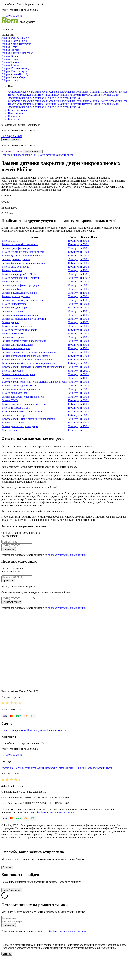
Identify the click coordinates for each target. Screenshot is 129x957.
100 (73, 263)
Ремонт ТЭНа (10, 240)
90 (73, 292)
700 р (84, 248)
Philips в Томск (9, 46)
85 (73, 352)
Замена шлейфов (11, 289)
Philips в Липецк (10, 49)
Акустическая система (67, 97)
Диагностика (9, 430)
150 (73, 240)
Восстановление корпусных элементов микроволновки (34, 366)
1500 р (85, 277)
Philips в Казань (10, 55)
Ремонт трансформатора (16, 407)
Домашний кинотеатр (68, 94)
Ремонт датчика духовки (16, 296)
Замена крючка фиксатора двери (20, 285)
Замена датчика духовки (16, 259)
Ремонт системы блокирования (20, 244)
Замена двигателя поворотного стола (23, 396)
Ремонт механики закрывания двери (23, 251)
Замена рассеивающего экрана (19, 292)
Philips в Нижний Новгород (17, 52)
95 (73, 318)
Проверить (8, 580)
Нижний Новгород (86, 767)
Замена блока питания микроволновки (24, 263)
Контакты (13, 119)
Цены (50, 730)
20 (73, 311)
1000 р (85, 311)
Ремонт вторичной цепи (16, 348)
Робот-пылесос (118, 91)
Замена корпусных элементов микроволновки (28, 359)
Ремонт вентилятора (13, 333)
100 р (84, 292)
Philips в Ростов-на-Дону (15, 37)
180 (73, 344)
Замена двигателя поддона (17, 344)
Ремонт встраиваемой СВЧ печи (20, 277)
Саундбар (38, 97)
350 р (84, 251)
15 (73, 430)
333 (73, 307)
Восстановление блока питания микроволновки (29, 363)
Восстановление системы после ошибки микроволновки (34, 381)
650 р (84, 281)
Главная (5, 154)
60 (73, 259)
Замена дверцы (10, 322)
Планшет (97, 94)
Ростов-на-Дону (10, 767)
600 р (84, 240)
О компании (15, 116)
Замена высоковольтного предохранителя (26, 355)
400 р (84, 255)
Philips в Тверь (9, 59)
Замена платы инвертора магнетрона (23, 300)
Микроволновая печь (47, 91)
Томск (60, 767)
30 (73, 337)
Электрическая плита (20, 97)
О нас (4, 730)
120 (73, 251)
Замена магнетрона (13, 337)
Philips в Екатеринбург (14, 40)
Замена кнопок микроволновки (20, 314)
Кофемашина (67, 91)
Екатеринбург (28, 767)
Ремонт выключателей (15, 392)
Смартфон (14, 91)
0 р (83, 430)
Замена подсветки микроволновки (22, 389)
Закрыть (7, 954)
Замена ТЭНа (10, 400)
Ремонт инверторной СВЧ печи (20, 274)
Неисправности (17, 113)
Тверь (109, 767)
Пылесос (104, 91)
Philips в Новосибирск (14, 77)
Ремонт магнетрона (13, 281)
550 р (84, 411)
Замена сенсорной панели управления (24, 318)
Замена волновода (12, 311)
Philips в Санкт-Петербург (16, 43)
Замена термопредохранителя (19, 385)
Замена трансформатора (16, 248)
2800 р (85, 370)
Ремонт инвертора (12, 370)
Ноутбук (87, 94)
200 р (84, 422)
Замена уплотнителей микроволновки (24, 340)
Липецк (69, 767)
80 (73, 255)
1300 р (85, 274)
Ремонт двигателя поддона (17, 326)
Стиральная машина (87, 91)
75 (73, 300)
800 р (84, 263)
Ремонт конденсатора (14, 303)
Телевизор (26, 94)
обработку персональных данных (67, 554)
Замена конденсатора (14, 307)
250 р (84, 266)
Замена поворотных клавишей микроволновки (29, 352)
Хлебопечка (27, 91)
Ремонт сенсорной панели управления (24, 404)
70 (73, 285)
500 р (84, 244)
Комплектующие (17, 109)
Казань (101, 767)
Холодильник (111, 94)
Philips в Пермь (10, 62)
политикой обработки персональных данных (48, 812)
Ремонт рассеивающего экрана (19, 329)
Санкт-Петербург (47, 767)
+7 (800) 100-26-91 (11, 15)
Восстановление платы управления (22, 411)
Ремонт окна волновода (15, 266)
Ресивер (49, 97)
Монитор (37, 94)
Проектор (13, 94)
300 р (84, 374)
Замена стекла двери (13, 378)
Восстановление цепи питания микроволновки (29, 418)
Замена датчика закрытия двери (55, 154)
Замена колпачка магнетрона (18, 374)
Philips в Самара (10, 65)
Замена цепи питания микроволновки (24, 255)
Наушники (50, 94)
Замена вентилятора (14, 415)
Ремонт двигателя (12, 270)
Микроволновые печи (23, 154)
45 (73, 248)
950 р (84, 348)
